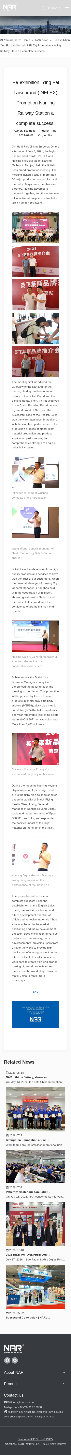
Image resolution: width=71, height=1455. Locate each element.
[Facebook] (7, 1360)
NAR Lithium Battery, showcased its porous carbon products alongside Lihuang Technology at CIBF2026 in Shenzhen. (28, 1082)
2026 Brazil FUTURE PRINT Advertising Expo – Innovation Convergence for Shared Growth (28, 1259)
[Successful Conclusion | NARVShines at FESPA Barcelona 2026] (35, 1313)
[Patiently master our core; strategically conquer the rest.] (35, 1187)
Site (49, 135)
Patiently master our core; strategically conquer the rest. (28, 1197)
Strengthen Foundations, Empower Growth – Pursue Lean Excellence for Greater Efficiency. (28, 1145)
